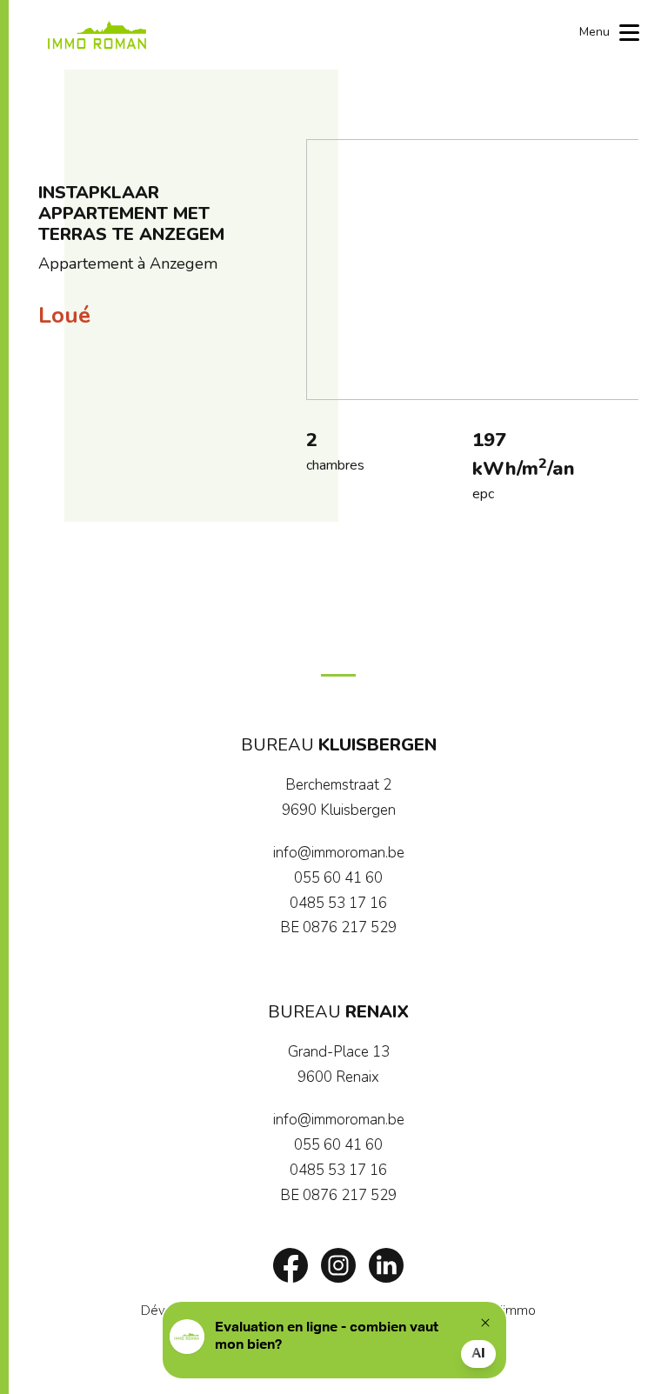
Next (616, 269)
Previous (328, 269)
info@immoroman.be (338, 853)
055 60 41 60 (338, 878)
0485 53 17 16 (338, 903)
